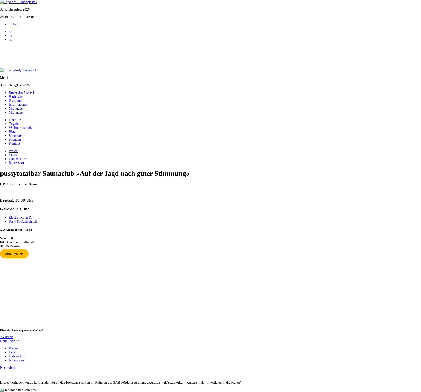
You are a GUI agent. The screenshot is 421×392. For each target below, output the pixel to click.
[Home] (18, 2)
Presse (13, 151)
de (10, 32)
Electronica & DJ (21, 217)
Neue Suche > (10, 341)
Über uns (15, 120)
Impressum (16, 163)
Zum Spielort (14, 253)
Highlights (16, 96)
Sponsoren (16, 135)
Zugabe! (14, 124)
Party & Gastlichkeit (23, 221)
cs (10, 39)
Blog (12, 131)
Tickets (14, 24)
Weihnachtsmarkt (21, 127)
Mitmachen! (17, 108)
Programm (16, 100)
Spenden (15, 139)
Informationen (18, 104)
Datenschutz (17, 159)
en (10, 35)
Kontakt (14, 143)
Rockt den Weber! (21, 92)
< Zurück (6, 337)
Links (13, 155)
